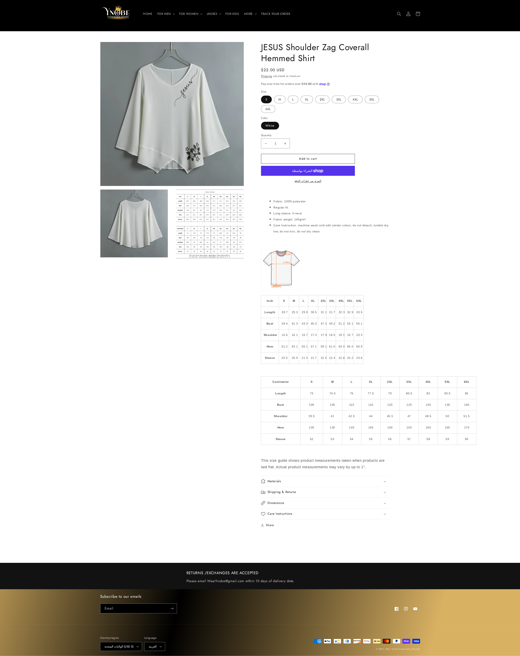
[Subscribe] (172, 608)
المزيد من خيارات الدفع (308, 181)
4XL (355, 99)
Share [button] (270, 525)
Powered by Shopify (409, 649)
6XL (268, 109)
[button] (166, 13)
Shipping (266, 76)
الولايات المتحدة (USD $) (119, 646)
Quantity (266, 135)
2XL (322, 99)
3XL (338, 99)
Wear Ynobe (391, 649)
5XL (372, 99)
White (269, 125)
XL (307, 99)
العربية (153, 646)
